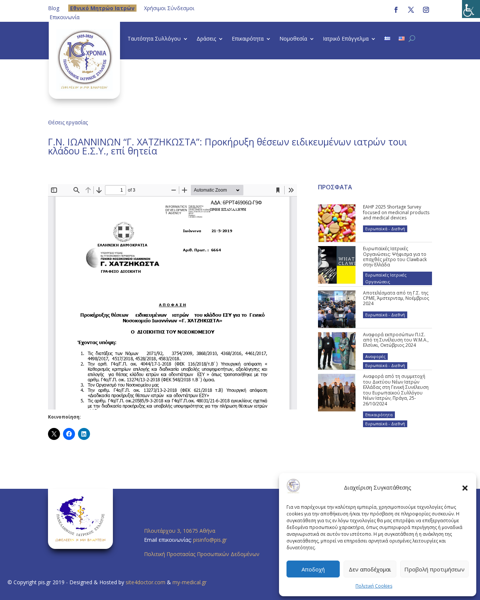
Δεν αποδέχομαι (370, 569)
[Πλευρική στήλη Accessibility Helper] (471, 9)
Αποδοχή (313, 569)
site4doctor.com (145, 582)
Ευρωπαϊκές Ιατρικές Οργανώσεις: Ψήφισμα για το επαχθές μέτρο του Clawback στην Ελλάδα (395, 256)
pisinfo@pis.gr (210, 539)
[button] (465, 487)
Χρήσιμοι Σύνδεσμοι (169, 8)
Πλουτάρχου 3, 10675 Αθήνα (179, 530)
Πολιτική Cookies (374, 586)
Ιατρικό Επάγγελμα (346, 39)
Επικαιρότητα (248, 39)
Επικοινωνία (65, 17)
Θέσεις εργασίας (68, 122)
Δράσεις (206, 39)
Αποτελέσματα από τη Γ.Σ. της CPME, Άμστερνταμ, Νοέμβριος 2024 (396, 298)
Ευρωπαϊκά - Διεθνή (385, 228)
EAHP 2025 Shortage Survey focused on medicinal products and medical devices (396, 212)
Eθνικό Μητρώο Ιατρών (102, 8)
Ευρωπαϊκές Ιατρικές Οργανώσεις (385, 278)
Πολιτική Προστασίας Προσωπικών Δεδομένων (202, 554)
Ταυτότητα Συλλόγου (154, 39)
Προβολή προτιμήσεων (434, 569)
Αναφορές (375, 356)
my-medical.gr (189, 582)
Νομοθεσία (293, 39)
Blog (53, 8)
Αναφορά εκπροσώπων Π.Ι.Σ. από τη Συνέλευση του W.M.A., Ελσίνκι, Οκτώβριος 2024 (396, 340)
